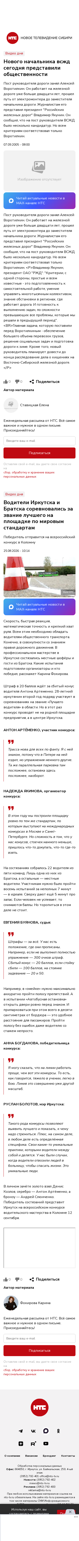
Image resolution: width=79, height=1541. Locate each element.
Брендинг (49, 1456)
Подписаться (39, 453)
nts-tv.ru (9, 1497)
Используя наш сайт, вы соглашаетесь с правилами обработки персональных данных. (29, 1513)
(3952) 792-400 (45, 1487)
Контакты (68, 1456)
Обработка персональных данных (40, 1465)
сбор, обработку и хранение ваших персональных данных (29, 474)
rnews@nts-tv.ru (39, 1483)
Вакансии (31, 1456)
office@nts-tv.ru (49, 1476)
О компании (12, 1456)
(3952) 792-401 (29, 1476)
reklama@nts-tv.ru (39, 1490)
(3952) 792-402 (46, 1479)
